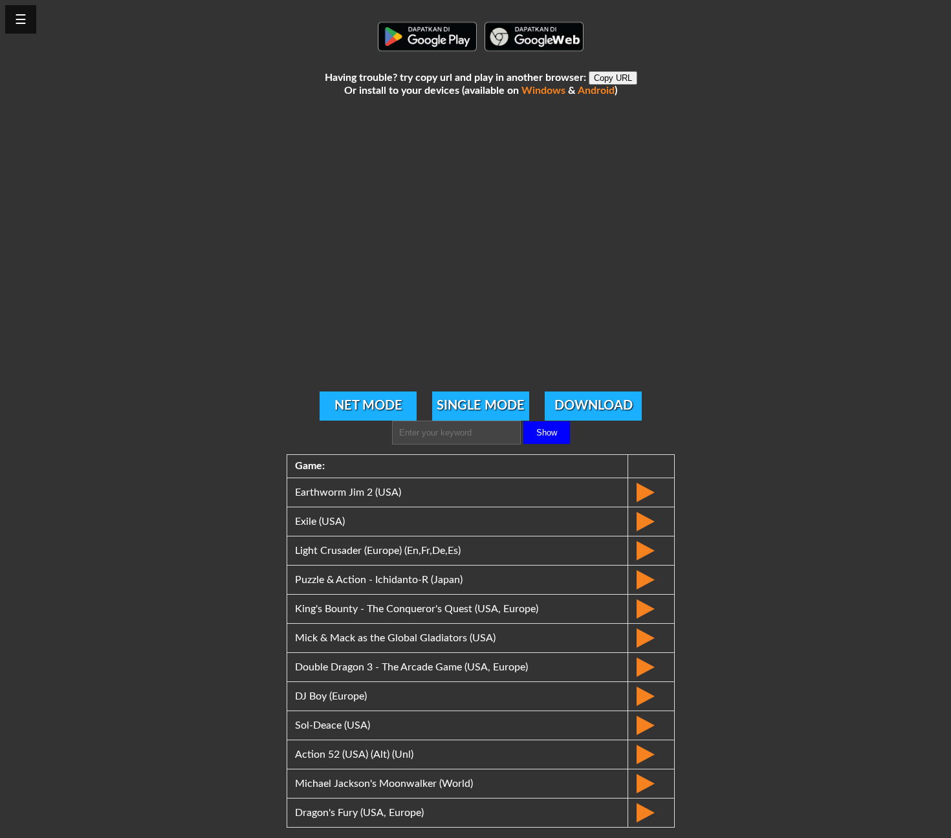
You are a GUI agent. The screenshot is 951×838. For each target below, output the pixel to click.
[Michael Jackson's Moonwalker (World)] (651, 784)
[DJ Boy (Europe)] (651, 696)
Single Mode (481, 405)
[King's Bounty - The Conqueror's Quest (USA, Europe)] (651, 609)
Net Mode (368, 405)
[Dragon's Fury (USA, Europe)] (651, 813)
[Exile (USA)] (651, 522)
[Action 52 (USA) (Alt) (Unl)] (651, 754)
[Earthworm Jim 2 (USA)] (651, 492)
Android (596, 90)
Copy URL (613, 78)
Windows (543, 90)
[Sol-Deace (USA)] (651, 725)
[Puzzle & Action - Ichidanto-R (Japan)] (651, 580)
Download (593, 405)
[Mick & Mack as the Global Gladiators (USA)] (651, 638)
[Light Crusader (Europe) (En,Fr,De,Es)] (651, 551)
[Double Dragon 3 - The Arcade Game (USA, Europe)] (651, 667)
